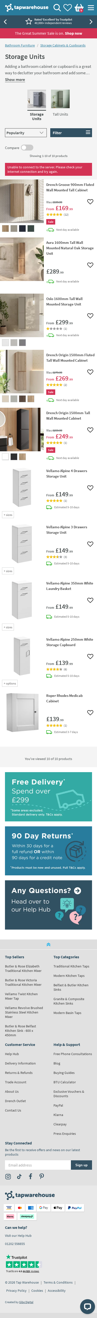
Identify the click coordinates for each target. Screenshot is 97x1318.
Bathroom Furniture (20, 45)
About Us (12, 1091)
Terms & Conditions (58, 1282)
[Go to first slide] (92, 22)
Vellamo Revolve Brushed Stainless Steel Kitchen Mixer (24, 1012)
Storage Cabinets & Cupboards (63, 45)
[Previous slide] (5, 22)
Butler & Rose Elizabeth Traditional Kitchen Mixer (23, 968)
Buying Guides (64, 1072)
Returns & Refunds (19, 1072)
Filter (57, 132)
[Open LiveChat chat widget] (87, 1306)
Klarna (58, 1115)
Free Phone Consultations (72, 1054)
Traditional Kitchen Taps (71, 966)
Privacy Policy (16, 1290)
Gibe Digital (26, 1302)
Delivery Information (20, 1063)
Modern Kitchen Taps (69, 975)
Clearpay (60, 1124)
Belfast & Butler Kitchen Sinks (71, 987)
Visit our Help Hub (18, 1235)
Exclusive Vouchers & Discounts (68, 1093)
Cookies (37, 1290)
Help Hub (12, 1054)
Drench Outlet (15, 1101)
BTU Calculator (64, 1082)
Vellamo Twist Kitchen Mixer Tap (21, 996)
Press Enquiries (64, 1133)
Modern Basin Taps (67, 1013)
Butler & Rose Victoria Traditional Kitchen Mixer (23, 982)
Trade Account (15, 1082)
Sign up (81, 1165)
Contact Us (13, 1110)
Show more (15, 79)
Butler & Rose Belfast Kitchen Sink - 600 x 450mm (20, 1030)
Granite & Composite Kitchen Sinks (68, 1001)
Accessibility (57, 1290)
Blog (56, 1063)
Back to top (48, 944)
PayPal (58, 1105)
